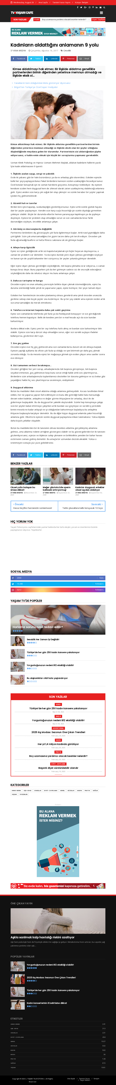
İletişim (96, 1078)
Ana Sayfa (43, 2)
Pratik (58, 752)
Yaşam (14, 794)
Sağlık (58, 716)
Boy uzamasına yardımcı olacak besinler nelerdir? (49, 19)
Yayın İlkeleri (85, 1080)
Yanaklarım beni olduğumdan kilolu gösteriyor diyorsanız (42, 83)
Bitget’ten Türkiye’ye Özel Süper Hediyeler (36, 87)
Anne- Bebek (16, 790)
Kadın (58, 740)
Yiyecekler (23, 794)
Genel (58, 704)
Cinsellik (67, 50)
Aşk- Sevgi (27, 790)
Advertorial (58, 728)
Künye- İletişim (81, 2)
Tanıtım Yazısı (84, 1078)
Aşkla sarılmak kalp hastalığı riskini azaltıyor (42, 937)
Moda (13, 1054)
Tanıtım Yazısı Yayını (61, 2)
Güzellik (71, 790)
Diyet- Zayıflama (84, 19)
